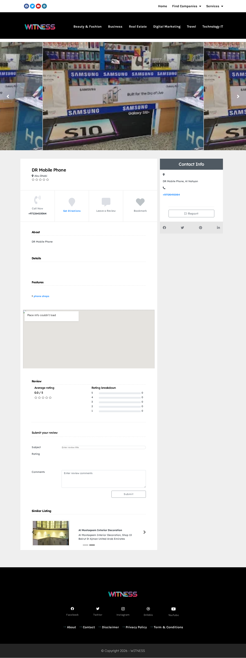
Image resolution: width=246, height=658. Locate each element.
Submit (128, 494)
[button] (33, 532)
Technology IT (212, 26)
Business (115, 26)
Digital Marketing (166, 26)
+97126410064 (171, 194)
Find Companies (184, 6)
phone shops (41, 296)
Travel (191, 26)
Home (162, 6)
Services (212, 6)
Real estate (138, 26)
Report (192, 213)
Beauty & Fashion (87, 26)
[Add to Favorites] (140, 205)
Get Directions (71, 210)
